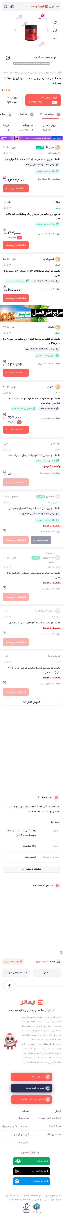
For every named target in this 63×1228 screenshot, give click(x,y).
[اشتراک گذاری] (54, 38)
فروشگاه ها (55, 1126)
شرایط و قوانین (21, 1134)
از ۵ (4, 90)
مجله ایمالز (23, 1118)
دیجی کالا (45, 147)
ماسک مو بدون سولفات (16, 972)
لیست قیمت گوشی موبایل (15, 1126)
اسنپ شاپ (48, 259)
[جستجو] (5, 6)
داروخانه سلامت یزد (44, 610)
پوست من (55, 443)
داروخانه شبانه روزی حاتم (43, 558)
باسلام (51, 327)
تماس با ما (24, 1142)
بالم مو (47, 972)
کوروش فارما (54, 656)
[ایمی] (11, 1041)
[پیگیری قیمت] (54, 22)
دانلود (32, 1152)
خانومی (50, 386)
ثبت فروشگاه (54, 1134)
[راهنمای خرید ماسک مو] (54, 30)
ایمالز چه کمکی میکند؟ (49, 1118)
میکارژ (57, 202)
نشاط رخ (45, 496)
